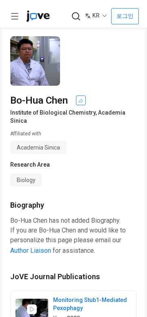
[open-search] (76, 16)
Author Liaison (30, 250)
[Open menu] (14, 16)
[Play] (32, 309)
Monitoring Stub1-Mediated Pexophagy (90, 304)
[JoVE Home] (38, 16)
